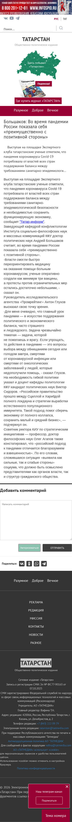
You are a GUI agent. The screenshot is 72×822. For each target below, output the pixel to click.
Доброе (38, 110)
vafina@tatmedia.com (58, 745)
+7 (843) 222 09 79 (48, 723)
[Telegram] (17, 19)
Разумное (21, 110)
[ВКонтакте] (22, 563)
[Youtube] (12, 19)
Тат (65, 19)
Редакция (36, 610)
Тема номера (55, 815)
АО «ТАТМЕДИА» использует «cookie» (36, 749)
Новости (36, 635)
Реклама (36, 602)
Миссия (36, 618)
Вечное (52, 110)
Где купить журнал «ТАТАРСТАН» (38, 101)
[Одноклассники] (30, 563)
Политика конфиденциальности (36, 768)
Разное (36, 643)
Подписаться (49, 800)
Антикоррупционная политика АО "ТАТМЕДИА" (36, 741)
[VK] (6, 19)
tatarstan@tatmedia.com (54, 728)
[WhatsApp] (37, 563)
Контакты (36, 626)
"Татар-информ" (32, 221)
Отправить (57, 548)
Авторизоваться (29, 547)
